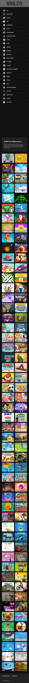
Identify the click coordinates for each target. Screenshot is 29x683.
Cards (8, 39)
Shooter (9, 91)
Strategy (9, 102)
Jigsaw (9, 65)
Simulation (10, 94)
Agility (9, 17)
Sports (9, 98)
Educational (10, 58)
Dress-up (9, 54)
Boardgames (10, 32)
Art (8, 21)
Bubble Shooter (11, 36)
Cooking (9, 50)
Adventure (10, 14)
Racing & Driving (11, 87)
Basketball (10, 25)
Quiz (8, 83)
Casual (9, 47)
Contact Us (14, 676)
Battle (8, 28)
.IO (7, 10)
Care (8, 43)
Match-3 (9, 72)
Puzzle (9, 80)
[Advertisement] (14, 120)
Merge (8, 76)
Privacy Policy (5, 676)
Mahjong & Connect (12, 69)
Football (9, 61)
